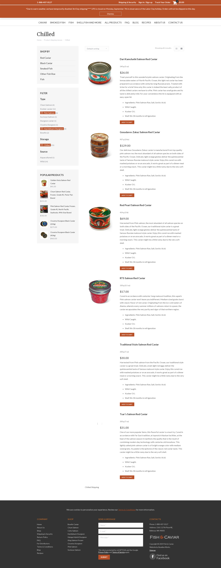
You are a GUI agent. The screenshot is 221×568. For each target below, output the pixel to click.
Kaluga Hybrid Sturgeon (77, 537)
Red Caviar (45, 57)
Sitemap (153, 550)
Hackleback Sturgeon (53, 128)
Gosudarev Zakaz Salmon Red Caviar (140, 132)
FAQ (39, 540)
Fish (42, 79)
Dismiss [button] (110, 14)
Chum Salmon (46, 105)
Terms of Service (118, 552)
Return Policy (42, 537)
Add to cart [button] (127, 122)
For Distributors (43, 543)
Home (39, 40)
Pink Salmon (49, 113)
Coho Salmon (73, 531)
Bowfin (43, 132)
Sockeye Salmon (47, 117)
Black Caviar (46, 63)
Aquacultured (46, 157)
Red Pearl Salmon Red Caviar (136, 205)
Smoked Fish (46, 68)
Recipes (40, 553)
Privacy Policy (103, 552)
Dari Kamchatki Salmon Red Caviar (138, 59)
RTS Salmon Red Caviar (132, 278)
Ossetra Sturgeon (48, 124)
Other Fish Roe (47, 73)
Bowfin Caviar (73, 524)
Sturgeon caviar (47, 121)
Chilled (47, 145)
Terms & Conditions (126, 509)
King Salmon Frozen (75, 540)
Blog (39, 550)
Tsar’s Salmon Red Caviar (134, 414)
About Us (41, 527)
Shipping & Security (45, 534)
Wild (42, 161)
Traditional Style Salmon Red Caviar (139, 344)
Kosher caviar (46, 109)
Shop (39, 531)
